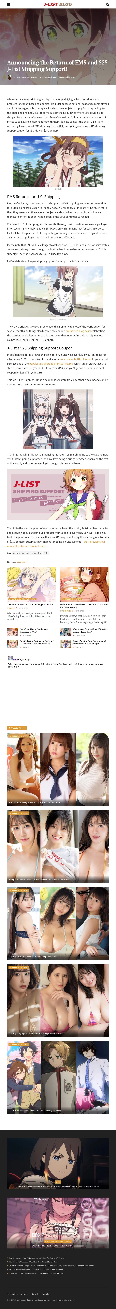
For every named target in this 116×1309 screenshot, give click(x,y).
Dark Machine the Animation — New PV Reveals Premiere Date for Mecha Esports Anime (58, 1186)
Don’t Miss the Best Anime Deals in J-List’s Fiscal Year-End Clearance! (37, 642)
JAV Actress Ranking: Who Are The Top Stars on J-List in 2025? (35, 802)
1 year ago (25, 647)
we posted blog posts (78, 331)
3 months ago (22, 608)
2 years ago (78, 647)
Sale (46, 553)
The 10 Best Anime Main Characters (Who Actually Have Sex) (35, 1110)
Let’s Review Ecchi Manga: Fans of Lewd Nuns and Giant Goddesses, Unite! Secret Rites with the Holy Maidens (51, 1266)
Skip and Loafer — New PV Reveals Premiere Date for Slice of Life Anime (36, 1258)
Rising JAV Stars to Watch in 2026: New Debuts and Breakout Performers (40, 879)
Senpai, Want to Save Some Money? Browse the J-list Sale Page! (89, 642)
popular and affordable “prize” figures (51, 363)
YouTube (46, 1294)
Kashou (12, 608)
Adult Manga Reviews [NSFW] (22, 599)
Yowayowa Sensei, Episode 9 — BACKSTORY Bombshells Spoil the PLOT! (36, 1273)
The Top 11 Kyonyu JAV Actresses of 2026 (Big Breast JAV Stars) (36, 1033)
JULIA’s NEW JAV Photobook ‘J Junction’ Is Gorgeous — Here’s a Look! (36, 1269)
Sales (55, 77)
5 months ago (78, 611)
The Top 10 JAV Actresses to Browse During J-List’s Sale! (33, 956)
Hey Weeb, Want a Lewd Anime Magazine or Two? (34, 630)
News (58, 1182)
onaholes (36, 553)
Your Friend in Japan (66, 77)
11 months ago (80, 635)
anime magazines (21, 553)
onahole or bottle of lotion (76, 359)
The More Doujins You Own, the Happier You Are (30, 604)
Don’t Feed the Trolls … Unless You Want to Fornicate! (57, 1245)
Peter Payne (21, 77)
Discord (34, 1294)
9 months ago (26, 635)
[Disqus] (58, 689)
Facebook (11, 1294)
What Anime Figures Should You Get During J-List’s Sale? (90, 630)
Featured (48, 77)
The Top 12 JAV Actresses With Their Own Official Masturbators (33, 1262)
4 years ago (36, 77)
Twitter (23, 1294)
